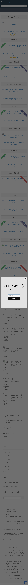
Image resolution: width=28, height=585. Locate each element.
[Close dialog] (25, 279)
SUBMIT (14, 298)
